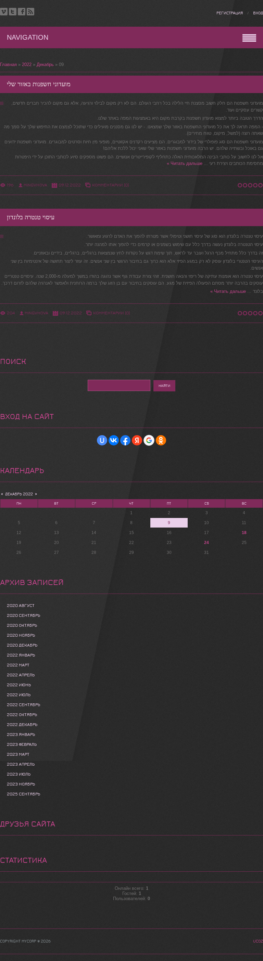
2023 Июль (18, 774)
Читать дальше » (184, 163)
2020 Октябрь (22, 625)
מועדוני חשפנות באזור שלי (39, 84)
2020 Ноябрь (21, 635)
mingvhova (35, 185)
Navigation (27, 37)
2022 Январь (21, 655)
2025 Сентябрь (23, 794)
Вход (258, 13)
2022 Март (18, 665)
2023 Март (18, 754)
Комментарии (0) (110, 185)
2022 (27, 64)
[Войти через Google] (148, 440)
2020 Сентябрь (23, 615)
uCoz (258, 941)
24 (206, 542)
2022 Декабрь (22, 724)
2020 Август (21, 605)
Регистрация (229, 13)
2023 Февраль (22, 744)
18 (244, 532)
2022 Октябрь (22, 714)
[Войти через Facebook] (125, 440)
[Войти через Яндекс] (137, 440)
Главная (8, 64)
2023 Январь (21, 734)
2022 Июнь (19, 685)
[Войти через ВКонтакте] (114, 440)
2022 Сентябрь (23, 704)
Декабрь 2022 (19, 494)
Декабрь (45, 64)
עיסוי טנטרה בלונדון (30, 217)
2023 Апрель (21, 764)
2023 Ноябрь (21, 784)
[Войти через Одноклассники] (161, 440)
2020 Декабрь (22, 645)
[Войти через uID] (102, 440)
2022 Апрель (21, 675)
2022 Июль (18, 694)
